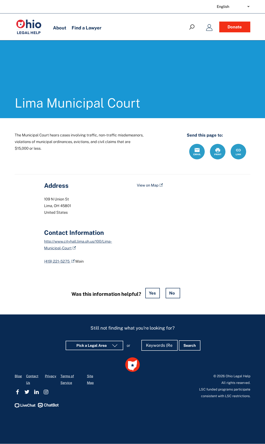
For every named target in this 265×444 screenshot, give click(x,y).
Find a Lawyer (86, 27)
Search (189, 345)
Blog (18, 376)
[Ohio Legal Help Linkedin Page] (36, 392)
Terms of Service (67, 379)
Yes (152, 293)
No (172, 293)
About (59, 27)
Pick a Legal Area (91, 345)
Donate (235, 26)
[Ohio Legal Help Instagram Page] (46, 392)
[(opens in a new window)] (25, 407)
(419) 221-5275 (57, 261)
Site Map (90, 379)
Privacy (50, 376)
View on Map (148, 185)
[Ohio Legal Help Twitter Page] (27, 392)
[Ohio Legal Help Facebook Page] (17, 392)
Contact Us (32, 379)
